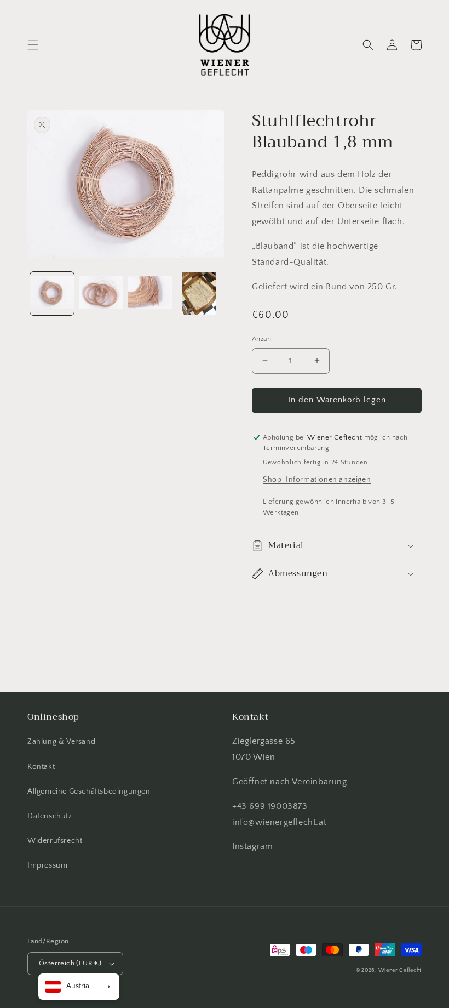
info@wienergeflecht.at (279, 822)
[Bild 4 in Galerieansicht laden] (199, 294)
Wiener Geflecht (400, 970)
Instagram (252, 846)
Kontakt (41, 766)
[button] (33, 45)
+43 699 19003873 (270, 806)
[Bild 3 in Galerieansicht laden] (150, 294)
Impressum (47, 865)
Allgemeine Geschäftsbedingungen (89, 791)
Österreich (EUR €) (70, 963)
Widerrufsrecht (54, 840)
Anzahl (262, 339)
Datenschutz (49, 816)
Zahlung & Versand (61, 741)
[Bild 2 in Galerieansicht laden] (101, 294)
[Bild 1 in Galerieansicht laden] (52, 294)
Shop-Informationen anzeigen (317, 479)
